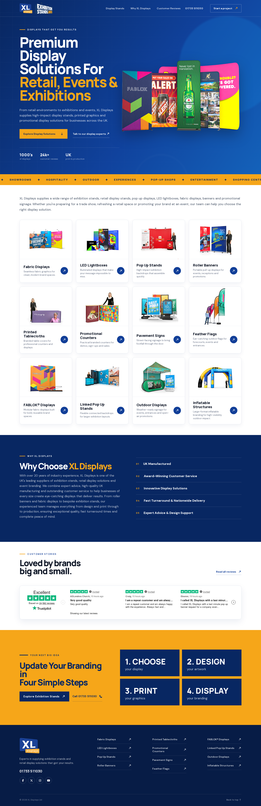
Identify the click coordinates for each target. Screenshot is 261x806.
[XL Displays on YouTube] (48, 780)
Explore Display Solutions (39, 133)
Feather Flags (160, 768)
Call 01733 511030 (84, 696)
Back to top (232, 800)
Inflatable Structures (220, 765)
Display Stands (115, 8)
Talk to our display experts (90, 133)
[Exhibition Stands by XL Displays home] (36, 8)
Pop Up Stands (106, 756)
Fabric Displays (106, 739)
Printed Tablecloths (164, 739)
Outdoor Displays (218, 756)
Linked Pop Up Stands (220, 748)
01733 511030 (194, 8)
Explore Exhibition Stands (41, 696)
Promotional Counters (160, 749)
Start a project (223, 8)
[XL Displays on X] (31, 780)
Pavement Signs (162, 760)
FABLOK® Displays (218, 739)
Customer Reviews (169, 8)
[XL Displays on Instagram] (40, 780)
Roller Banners (106, 765)
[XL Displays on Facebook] (23, 780)
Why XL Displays (140, 8)
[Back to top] (29, 745)
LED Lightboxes (107, 748)
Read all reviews (226, 571)
